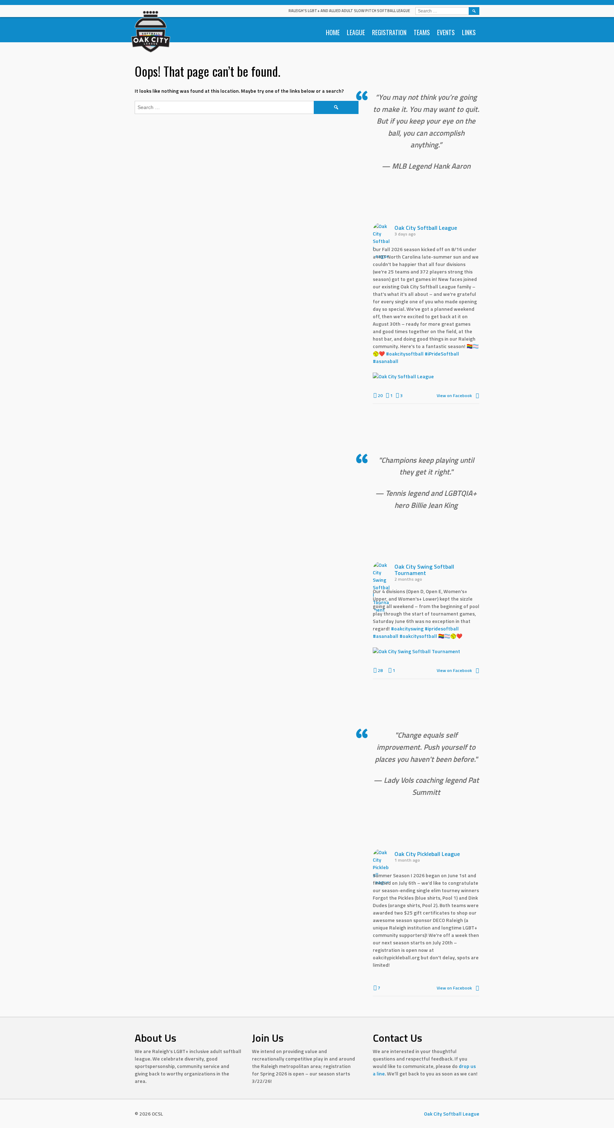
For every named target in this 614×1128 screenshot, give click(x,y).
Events (446, 32)
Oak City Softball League (425, 227)
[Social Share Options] (477, 395)
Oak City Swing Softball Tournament (424, 569)
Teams (422, 32)
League (356, 32)
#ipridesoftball (442, 628)
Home (333, 32)
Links (469, 32)
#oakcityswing (407, 628)
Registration (389, 32)
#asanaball (385, 361)
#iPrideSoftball (442, 353)
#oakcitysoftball (405, 353)
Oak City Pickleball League (427, 854)
